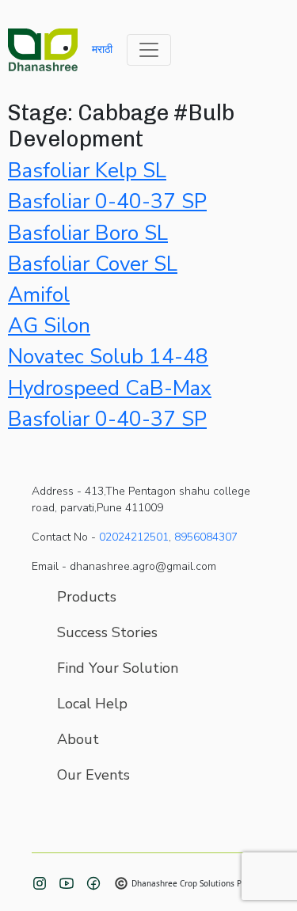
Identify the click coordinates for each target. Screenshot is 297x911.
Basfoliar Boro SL (88, 233)
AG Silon (49, 326)
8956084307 (206, 537)
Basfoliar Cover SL (92, 264)
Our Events (93, 774)
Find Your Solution (117, 668)
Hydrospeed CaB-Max (109, 388)
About (78, 739)
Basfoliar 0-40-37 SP (107, 201)
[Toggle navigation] (149, 50)
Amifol (39, 295)
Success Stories (107, 632)
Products (86, 596)
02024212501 (134, 537)
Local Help (92, 703)
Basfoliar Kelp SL (87, 170)
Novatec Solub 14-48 (108, 356)
